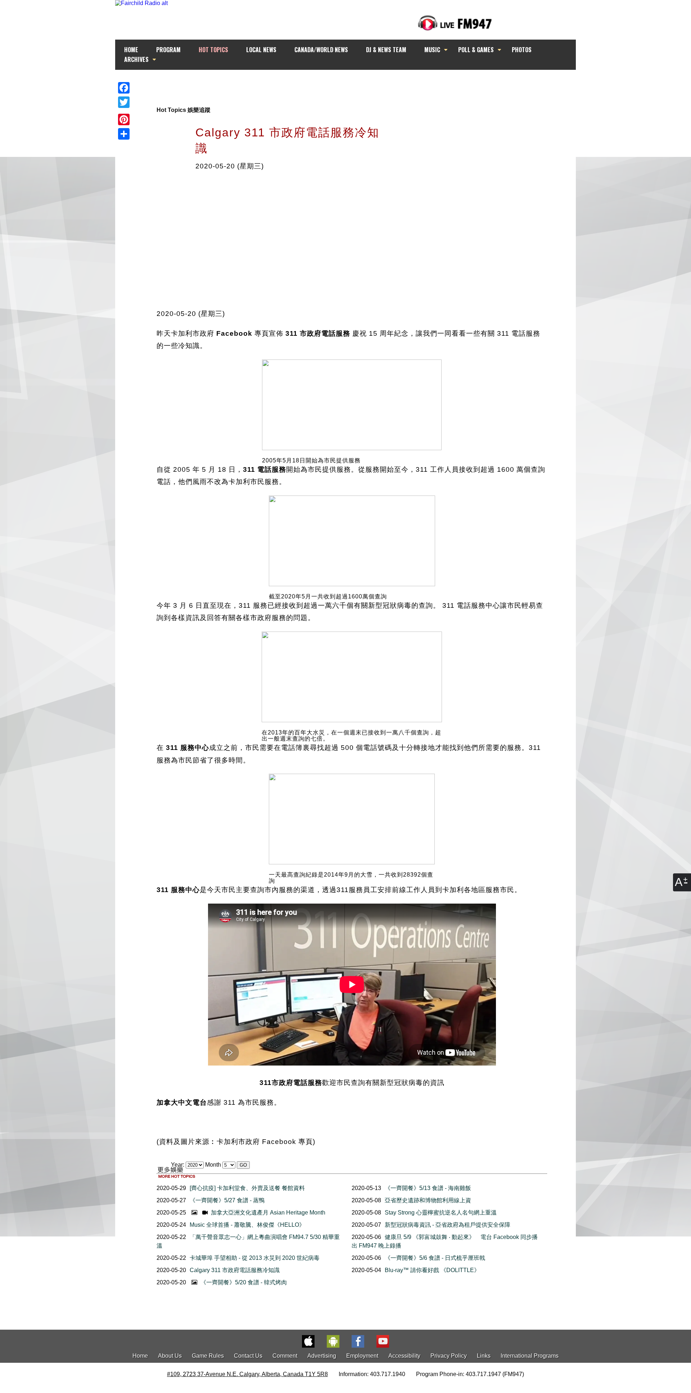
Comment (284, 1356)
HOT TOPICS (213, 49)
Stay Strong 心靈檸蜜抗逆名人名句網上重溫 (441, 1212)
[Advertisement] (352, 83)
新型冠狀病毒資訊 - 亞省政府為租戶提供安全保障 (447, 1225)
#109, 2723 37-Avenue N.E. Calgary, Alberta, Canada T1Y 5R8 (247, 1374)
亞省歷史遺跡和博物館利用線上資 (428, 1200)
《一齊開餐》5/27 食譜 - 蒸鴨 (227, 1200)
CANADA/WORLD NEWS (321, 49)
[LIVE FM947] (455, 22)
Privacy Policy (448, 1356)
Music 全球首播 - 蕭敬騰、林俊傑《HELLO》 (247, 1225)
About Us (170, 1356)
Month (213, 1165)
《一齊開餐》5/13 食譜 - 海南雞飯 (428, 1188)
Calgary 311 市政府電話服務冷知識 (235, 1270)
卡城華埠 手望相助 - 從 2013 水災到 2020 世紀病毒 (255, 1258)
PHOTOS (522, 49)
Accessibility (404, 1356)
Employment (362, 1356)
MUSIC (432, 49)
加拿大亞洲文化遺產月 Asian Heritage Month (267, 1212)
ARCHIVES (136, 59)
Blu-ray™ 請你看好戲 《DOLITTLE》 (432, 1270)
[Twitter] (124, 102)
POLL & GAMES (476, 49)
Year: (178, 1165)
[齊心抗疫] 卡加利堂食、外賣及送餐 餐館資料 (247, 1188)
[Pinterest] (124, 119)
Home (140, 1356)
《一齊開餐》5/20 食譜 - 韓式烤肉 (243, 1282)
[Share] (124, 134)
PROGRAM (168, 49)
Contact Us (248, 1356)
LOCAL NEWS (261, 49)
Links (484, 1356)
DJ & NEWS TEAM (386, 49)
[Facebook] (124, 88)
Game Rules (208, 1356)
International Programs (530, 1356)
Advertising (321, 1356)
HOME (131, 49)
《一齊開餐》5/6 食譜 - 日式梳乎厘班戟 (435, 1258)
